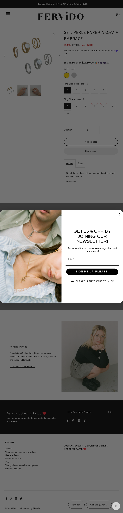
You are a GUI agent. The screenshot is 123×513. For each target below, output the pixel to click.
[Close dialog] (120, 214)
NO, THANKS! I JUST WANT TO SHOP (92, 281)
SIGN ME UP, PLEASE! (92, 271)
